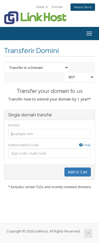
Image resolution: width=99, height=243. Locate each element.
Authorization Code (49, 144)
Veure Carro (83, 7)
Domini (13, 125)
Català (40, 7)
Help (87, 144)
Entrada (57, 7)
